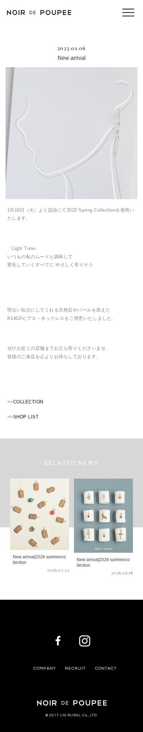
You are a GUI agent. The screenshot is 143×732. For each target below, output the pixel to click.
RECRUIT (75, 668)
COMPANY (44, 668)
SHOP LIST (26, 416)
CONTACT (106, 668)
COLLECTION (28, 401)
